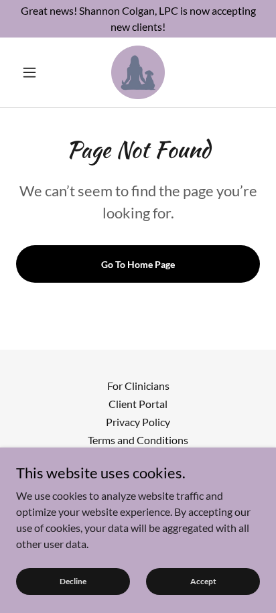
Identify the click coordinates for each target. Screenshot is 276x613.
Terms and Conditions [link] (138, 439)
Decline (73, 581)
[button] (34, 72)
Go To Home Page (138, 264)
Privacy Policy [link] (138, 421)
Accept (203, 581)
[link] (138, 72)
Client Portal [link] (138, 403)
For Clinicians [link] (138, 385)
